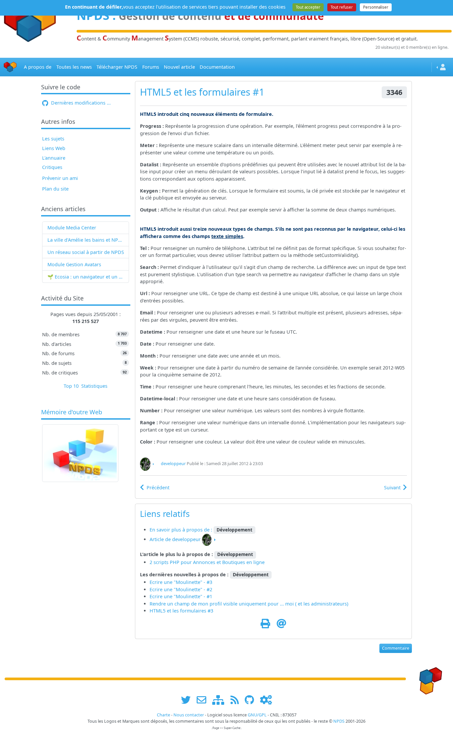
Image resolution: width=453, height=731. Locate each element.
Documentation (217, 67)
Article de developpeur (175, 539)
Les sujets (53, 138)
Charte (163, 715)
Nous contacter (188, 715)
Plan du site (55, 189)
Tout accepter (308, 7)
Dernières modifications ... (80, 103)
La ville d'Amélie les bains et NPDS (85, 240)
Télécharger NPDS (117, 67)
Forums (150, 67)
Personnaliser (375, 7)
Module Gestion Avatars (74, 264)
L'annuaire (53, 158)
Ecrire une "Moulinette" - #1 (181, 596)
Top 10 (71, 386)
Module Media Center (71, 227)
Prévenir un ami (60, 178)
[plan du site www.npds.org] (220, 699)
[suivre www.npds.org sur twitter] (188, 699)
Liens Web (53, 148)
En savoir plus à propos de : (182, 530)
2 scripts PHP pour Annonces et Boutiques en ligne (207, 562)
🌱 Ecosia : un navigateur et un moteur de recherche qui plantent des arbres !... (85, 277)
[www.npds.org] (428, 678)
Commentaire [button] (395, 648)
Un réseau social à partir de (78, 252)
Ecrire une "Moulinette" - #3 (181, 582)
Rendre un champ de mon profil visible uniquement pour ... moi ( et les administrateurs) (249, 604)
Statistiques (94, 386)
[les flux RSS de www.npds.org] (236, 699)
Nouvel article (179, 67)
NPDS (117, 252)
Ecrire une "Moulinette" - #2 (181, 589)
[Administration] (266, 699)
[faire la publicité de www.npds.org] (204, 699)
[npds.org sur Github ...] (252, 699)
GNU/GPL (257, 715)
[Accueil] (10, 67)
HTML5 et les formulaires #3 (181, 611)
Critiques (52, 167)
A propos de (37, 67)
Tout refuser (342, 7)
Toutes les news (74, 67)
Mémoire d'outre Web (71, 412)
